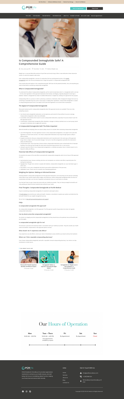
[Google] (30, 391)
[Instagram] (26, 391)
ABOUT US (66, 15)
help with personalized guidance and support (37, 199)
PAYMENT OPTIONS (74, 15)
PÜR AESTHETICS (46, 15)
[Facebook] (23, 391)
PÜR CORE (28, 15)
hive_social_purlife (25, 69)
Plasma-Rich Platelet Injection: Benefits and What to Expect (28, 265)
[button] (28, 15)
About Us (65, 377)
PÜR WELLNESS (36, 15)
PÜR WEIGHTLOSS (57, 15)
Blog (64, 380)
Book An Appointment (96, 15)
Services (65, 375)
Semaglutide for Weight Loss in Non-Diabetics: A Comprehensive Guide (69, 266)
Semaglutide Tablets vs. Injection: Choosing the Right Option (49, 266)
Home (64, 372)
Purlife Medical (23, 194)
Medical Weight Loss (52, 69)
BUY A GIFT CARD (85, 15)
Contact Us (66, 382)
